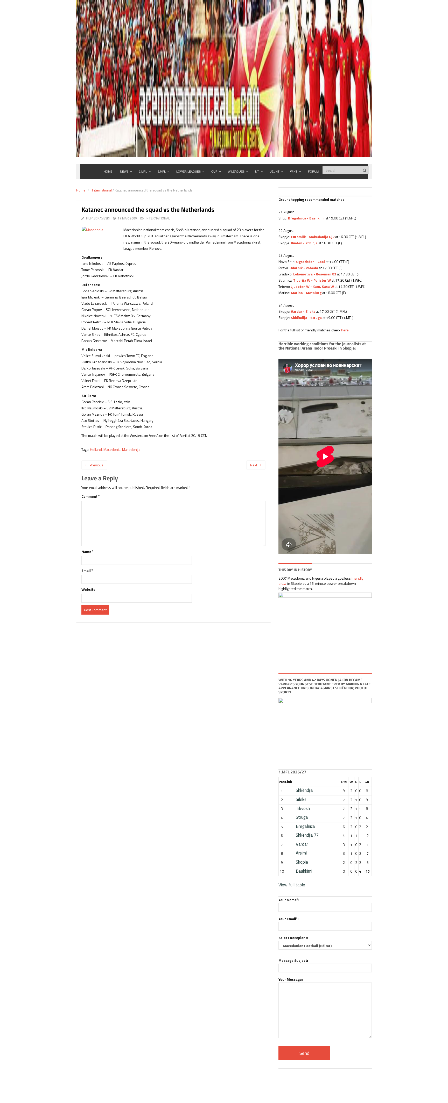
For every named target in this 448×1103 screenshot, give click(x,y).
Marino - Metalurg (306, 292)
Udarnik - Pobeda (304, 268)
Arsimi (301, 853)
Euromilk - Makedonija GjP (312, 236)
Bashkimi (304, 871)
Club (288, 781)
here (345, 330)
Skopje (302, 862)
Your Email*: (288, 918)
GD (367, 781)
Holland (96, 449)
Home (81, 190)
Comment (90, 496)
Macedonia (112, 449)
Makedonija (131, 449)
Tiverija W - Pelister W (312, 280)
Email (87, 570)
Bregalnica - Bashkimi (306, 218)
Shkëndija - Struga (306, 317)
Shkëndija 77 (307, 835)
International (102, 190)
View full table (291, 884)
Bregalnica (305, 826)
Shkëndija (304, 790)
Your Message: (290, 979)
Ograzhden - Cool (310, 261)
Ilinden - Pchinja (304, 243)
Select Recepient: (293, 937)
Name (87, 551)
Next (254, 465)
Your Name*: (288, 899)
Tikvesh (303, 808)
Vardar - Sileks (303, 311)
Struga (302, 817)
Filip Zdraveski (98, 218)
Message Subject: (293, 960)
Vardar (302, 844)
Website (88, 589)
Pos (282, 781)
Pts (344, 781)
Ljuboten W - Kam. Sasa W (312, 286)
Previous (96, 465)
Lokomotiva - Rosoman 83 (314, 274)
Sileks (301, 799)
